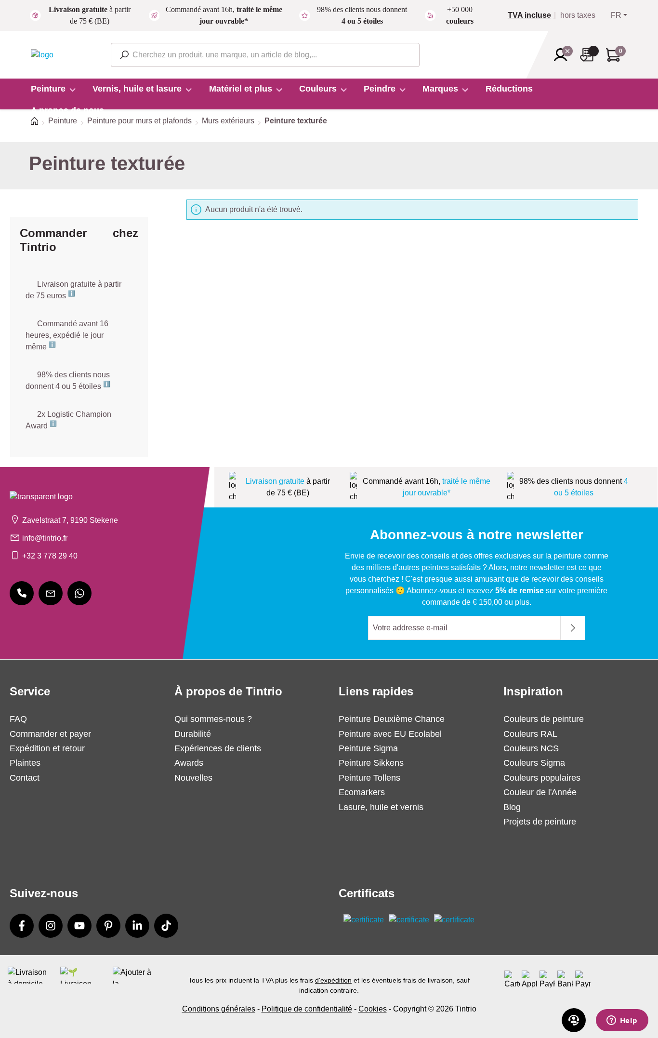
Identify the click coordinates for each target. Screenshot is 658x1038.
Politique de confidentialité (307, 1009)
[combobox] (265, 55)
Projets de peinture (539, 821)
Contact (24, 778)
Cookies (372, 1009)
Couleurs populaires (541, 778)
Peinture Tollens (369, 778)
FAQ (18, 719)
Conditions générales (218, 1009)
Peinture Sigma (368, 748)
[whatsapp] (79, 593)
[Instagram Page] (51, 926)
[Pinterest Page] (108, 926)
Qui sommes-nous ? (213, 719)
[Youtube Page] (79, 926)
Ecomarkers (362, 792)
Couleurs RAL (530, 734)
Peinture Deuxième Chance (392, 719)
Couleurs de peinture (543, 719)
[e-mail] (51, 593)
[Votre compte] (563, 55)
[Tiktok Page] (166, 926)
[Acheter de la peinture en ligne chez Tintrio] (42, 54)
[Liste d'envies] (589, 54)
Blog (512, 807)
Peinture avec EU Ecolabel (390, 734)
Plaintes (25, 763)
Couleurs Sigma (534, 763)
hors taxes (577, 15)
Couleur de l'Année (540, 792)
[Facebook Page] (22, 926)
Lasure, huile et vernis (381, 807)
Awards (188, 763)
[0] (533, 15)
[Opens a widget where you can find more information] (621, 1021)
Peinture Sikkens (371, 763)
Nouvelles (193, 778)
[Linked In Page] (137, 926)
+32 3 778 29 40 (50, 556)
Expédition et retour (47, 748)
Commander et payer (50, 734)
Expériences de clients (217, 748)
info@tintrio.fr (44, 538)
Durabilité (192, 734)
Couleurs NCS (531, 748)
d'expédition (333, 980)
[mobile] (22, 593)
